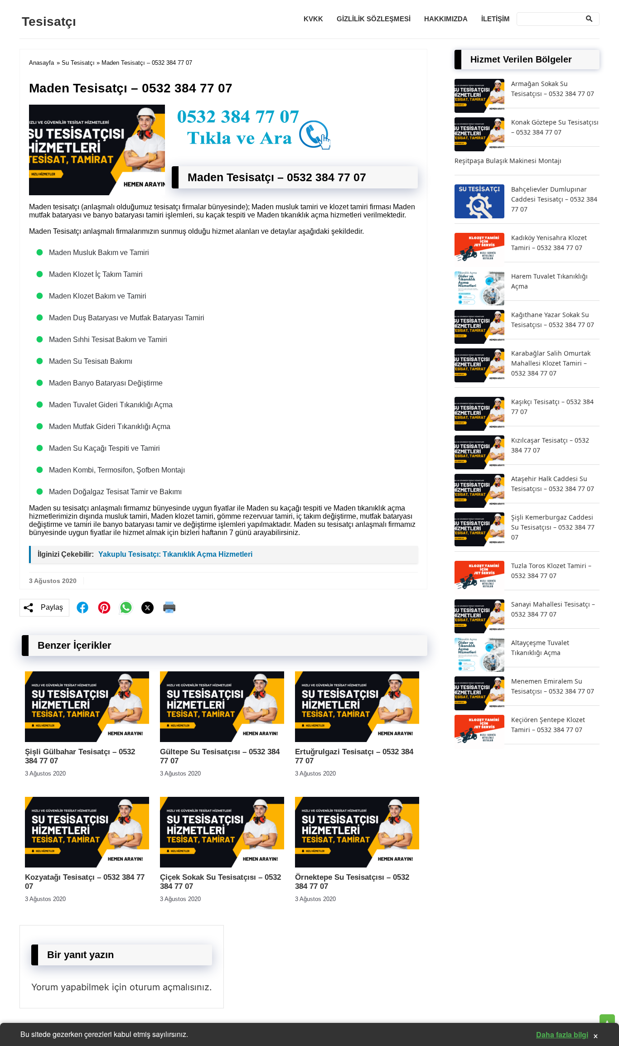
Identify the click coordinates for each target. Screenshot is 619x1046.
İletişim (495, 19)
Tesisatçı (49, 21)
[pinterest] (104, 607)
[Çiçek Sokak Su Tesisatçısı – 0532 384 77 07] (222, 865)
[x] (147, 608)
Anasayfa (41, 62)
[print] (169, 607)
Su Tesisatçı (78, 62)
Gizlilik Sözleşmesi (374, 19)
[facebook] (82, 607)
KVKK (313, 19)
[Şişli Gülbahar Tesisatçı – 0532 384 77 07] (87, 739)
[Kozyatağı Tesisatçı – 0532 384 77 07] (87, 865)
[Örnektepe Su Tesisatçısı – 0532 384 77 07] (357, 865)
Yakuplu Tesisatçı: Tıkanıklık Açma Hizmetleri (175, 554)
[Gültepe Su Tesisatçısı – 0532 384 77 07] (222, 739)
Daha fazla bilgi (562, 1034)
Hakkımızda (446, 19)
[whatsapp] (126, 607)
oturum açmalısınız (169, 987)
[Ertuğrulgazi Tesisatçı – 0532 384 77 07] (357, 739)
